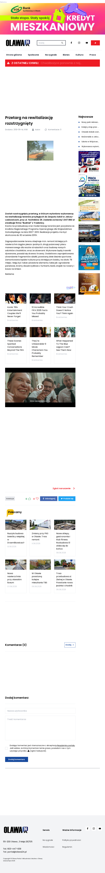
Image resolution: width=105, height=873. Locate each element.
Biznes (66, 54)
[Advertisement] (52, 91)
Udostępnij (50, 498)
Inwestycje (10, 499)
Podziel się (68, 498)
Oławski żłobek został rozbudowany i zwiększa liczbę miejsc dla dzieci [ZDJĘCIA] (90, 132)
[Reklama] (52, 19)
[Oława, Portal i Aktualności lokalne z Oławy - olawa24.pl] (18, 43)
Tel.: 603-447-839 (12, 848)
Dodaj (68, 645)
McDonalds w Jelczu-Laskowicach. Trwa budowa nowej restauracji (90, 136)
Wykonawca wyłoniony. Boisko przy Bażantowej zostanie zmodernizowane (90, 146)
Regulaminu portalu (66, 745)
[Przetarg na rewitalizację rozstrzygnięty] (40, 150)
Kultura (79, 54)
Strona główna (14, 54)
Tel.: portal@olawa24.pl (15, 851)
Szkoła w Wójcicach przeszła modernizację (90, 141)
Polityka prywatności (71, 840)
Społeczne (33, 54)
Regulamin (67, 847)
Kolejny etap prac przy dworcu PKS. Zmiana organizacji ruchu (90, 127)
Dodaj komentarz (16, 759)
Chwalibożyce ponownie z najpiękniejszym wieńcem (61, 63)
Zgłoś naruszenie (62, 488)
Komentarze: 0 (54, 129)
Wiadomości (48, 847)
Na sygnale (51, 54)
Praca (93, 54)
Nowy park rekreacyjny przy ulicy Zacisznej (90, 122)
